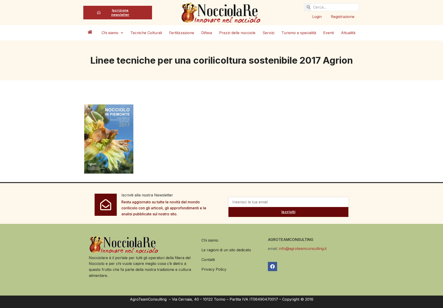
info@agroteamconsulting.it (302, 248)
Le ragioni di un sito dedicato (226, 250)
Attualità (348, 32)
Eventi (328, 32)
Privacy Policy (213, 269)
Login (317, 16)
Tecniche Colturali (146, 32)
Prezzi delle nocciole (237, 32)
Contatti (208, 259)
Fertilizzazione (181, 32)
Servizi (268, 32)
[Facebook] (272, 266)
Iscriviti (288, 212)
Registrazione (342, 16)
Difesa (206, 32)
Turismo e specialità (298, 32)
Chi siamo (110, 32)
